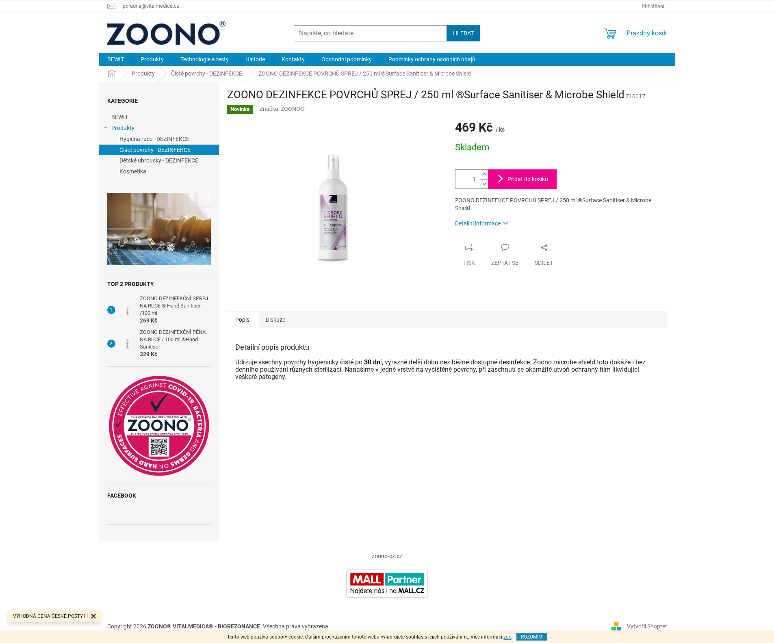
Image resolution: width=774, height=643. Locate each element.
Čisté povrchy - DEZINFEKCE (155, 150)
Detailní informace (478, 223)
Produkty (122, 128)
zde (507, 637)
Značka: (282, 109)
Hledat (463, 33)
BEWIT (119, 117)
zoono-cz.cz (387, 556)
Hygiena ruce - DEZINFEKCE (154, 139)
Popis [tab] (242, 319)
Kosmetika (132, 171)
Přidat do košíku (527, 179)
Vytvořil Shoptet (647, 626)
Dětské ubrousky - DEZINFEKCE (158, 160)
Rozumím (531, 637)
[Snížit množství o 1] (484, 183)
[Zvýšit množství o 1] (484, 174)
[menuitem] (115, 59)
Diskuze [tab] (275, 319)
